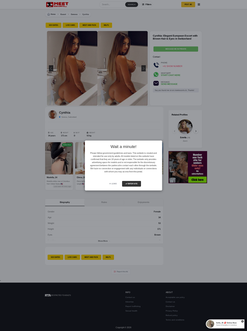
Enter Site (132, 184)
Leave (114, 184)
